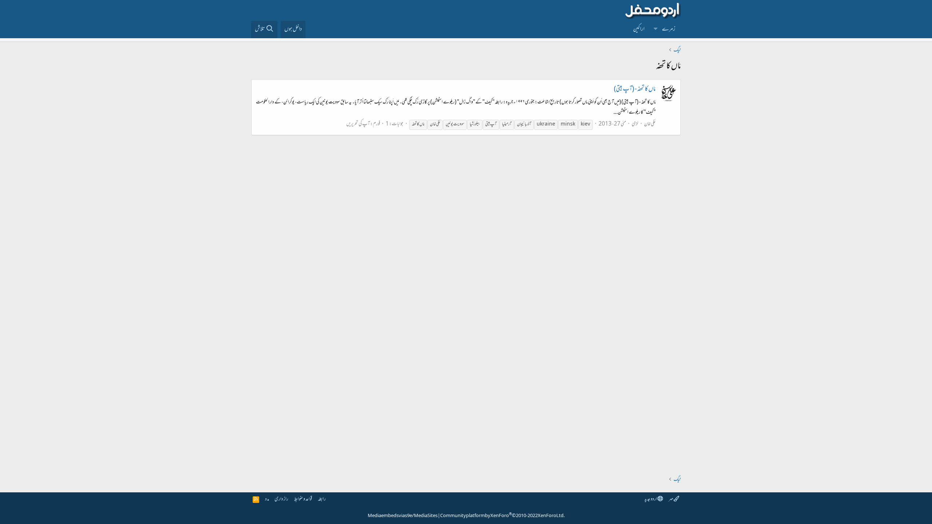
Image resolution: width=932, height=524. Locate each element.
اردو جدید (650, 499)
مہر (671, 499)
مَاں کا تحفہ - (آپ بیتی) (635, 89)
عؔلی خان (650, 124)
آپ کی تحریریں (358, 124)
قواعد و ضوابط (303, 499)
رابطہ (322, 499)
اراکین (638, 29)
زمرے (668, 29)
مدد (267, 499)
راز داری (281, 499)
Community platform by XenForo (502, 516)
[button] (656, 29)
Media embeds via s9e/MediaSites (403, 516)
